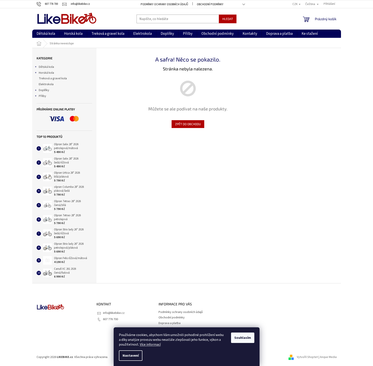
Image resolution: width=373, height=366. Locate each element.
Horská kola (46, 73)
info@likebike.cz (114, 313)
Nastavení (131, 355)
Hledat (227, 19)
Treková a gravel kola (53, 78)
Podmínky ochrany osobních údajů (164, 4)
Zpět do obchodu (188, 124)
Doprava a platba (170, 323)
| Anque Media (327, 357)
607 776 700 (110, 319)
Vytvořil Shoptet (307, 357)
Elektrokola (46, 84)
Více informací (150, 344)
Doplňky (44, 90)
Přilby (42, 96)
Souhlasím (242, 337)
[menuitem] (45, 34)
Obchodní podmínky (210, 4)
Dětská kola (46, 67)
